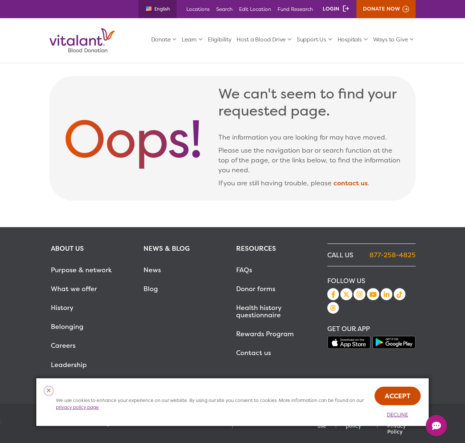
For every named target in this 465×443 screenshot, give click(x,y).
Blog (150, 288)
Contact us (253, 352)
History (62, 307)
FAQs (244, 269)
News (152, 269)
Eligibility (220, 39)
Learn (189, 39)
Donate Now (381, 8)
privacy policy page (77, 407)
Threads (333, 308)
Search (224, 8)
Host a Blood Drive (261, 39)
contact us (350, 183)
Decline (397, 415)
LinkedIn (386, 294)
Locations (198, 8)
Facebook (333, 294)
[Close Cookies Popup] (49, 391)
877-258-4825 (392, 254)
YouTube (373, 294)
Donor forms (255, 288)
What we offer (74, 288)
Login (331, 8)
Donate (161, 39)
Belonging (67, 326)
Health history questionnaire (258, 311)
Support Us (311, 39)
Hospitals (349, 39)
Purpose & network (81, 269)
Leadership (69, 364)
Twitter (346, 294)
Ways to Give (390, 39)
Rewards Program (265, 333)
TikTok (399, 294)
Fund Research (295, 8)
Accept (398, 395)
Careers (63, 345)
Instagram (359, 294)
